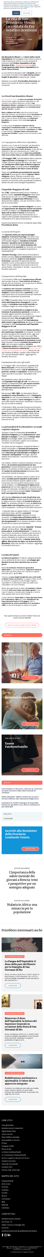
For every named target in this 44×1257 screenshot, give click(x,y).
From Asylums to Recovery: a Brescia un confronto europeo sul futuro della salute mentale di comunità (22, 791)
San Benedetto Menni (10, 99)
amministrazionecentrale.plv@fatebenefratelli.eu (19, 1231)
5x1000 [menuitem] (4, 1193)
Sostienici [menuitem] (5, 1190)
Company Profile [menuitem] (8, 1146)
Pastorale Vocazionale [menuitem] (10, 1164)
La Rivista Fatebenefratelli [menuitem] (11, 1152)
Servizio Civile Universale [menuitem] (11, 1170)
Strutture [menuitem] (5, 1187)
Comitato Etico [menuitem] (7, 1167)
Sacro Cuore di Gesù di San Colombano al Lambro (21, 349)
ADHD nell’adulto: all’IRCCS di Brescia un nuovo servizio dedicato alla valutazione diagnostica (20, 798)
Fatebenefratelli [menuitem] (7, 1181)
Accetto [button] (16, 13)
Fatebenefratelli (12, 43)
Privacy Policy (17, 1249)
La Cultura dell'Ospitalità (14, 39)
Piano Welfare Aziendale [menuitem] (10, 1137)
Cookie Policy (27, 1249)
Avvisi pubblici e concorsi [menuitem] (11, 1140)
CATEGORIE (8, 818)
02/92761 (5, 1228)
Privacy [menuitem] (4, 1143)
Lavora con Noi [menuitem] (7, 1134)
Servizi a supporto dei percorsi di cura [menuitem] (15, 1158)
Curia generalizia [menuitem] (8, 1125)
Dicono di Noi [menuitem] (6, 1149)
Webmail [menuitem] (5, 1205)
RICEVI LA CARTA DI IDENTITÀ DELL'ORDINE (22, 625)
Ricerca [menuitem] (4, 1196)
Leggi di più (13, 986)
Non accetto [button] (26, 13)
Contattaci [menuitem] (5, 1208)
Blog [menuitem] (3, 1202)
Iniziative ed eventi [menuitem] (8, 1161)
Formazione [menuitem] (6, 1199)
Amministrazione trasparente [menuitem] (12, 1128)
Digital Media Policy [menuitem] (9, 1131)
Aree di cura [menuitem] (6, 1184)
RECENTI (7, 783)
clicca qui (26, 6)
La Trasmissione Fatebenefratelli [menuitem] (14, 1155)
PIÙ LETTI (7, 814)
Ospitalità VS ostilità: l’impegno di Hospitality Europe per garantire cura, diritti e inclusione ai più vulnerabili (21, 805)
